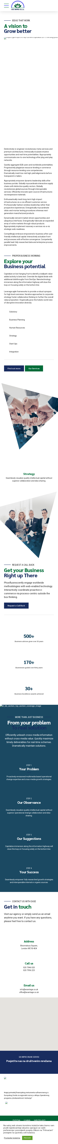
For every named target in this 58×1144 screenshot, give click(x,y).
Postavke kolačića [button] (12, 1138)
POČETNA (16, 1120)
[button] (29, 1022)
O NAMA (27, 1120)
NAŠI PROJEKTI (39, 1120)
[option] (29, 471)
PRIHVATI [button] (27, 1138)
